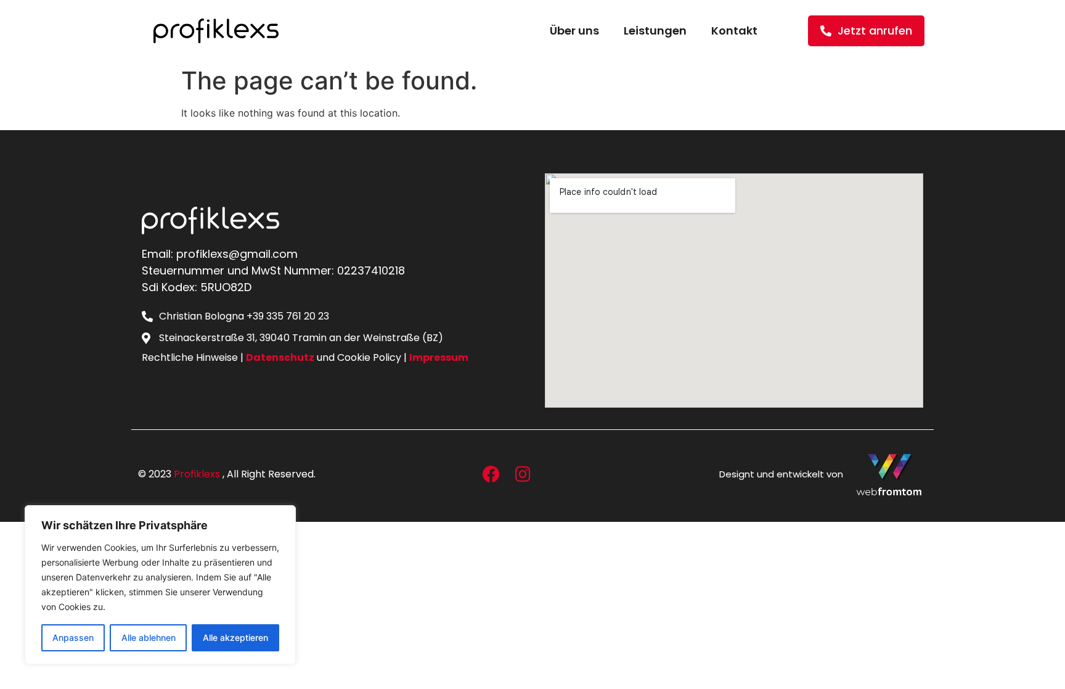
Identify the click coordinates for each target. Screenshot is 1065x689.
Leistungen (655, 30)
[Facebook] (491, 474)
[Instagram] (522, 474)
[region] (160, 584)
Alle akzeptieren (235, 637)
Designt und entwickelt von (781, 474)
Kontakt (734, 30)
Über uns (574, 30)
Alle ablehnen (148, 637)
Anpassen (73, 637)
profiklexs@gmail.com (237, 254)
